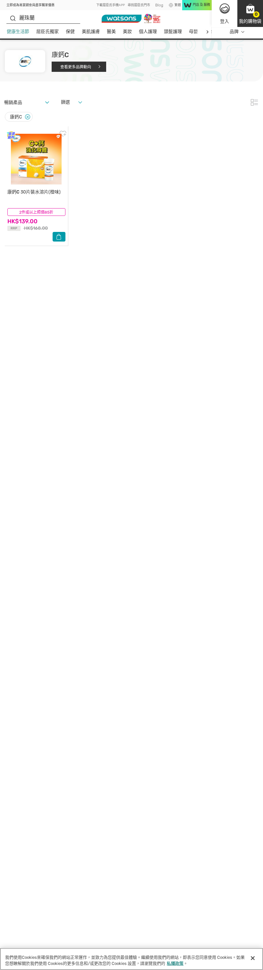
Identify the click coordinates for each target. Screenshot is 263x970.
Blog (159, 5)
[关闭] (253, 958)
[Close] (27, 117)
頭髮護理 (173, 31)
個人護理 (148, 31)
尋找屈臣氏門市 (139, 5)
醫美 (111, 31)
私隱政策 (175, 963)
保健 (70, 31)
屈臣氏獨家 (47, 31)
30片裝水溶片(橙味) (34, 192)
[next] (207, 32)
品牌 (234, 31)
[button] (250, 13)
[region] (131, 959)
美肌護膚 (91, 31)
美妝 (127, 31)
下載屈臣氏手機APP (110, 5)
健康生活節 (18, 31)
